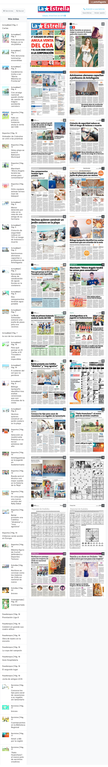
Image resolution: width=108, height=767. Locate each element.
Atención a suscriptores (95, 9)
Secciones (9, 11)
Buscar (21, 11)
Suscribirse (87, 13)
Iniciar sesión (99, 13)
